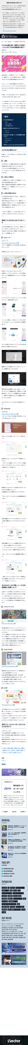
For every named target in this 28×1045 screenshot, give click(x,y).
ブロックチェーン (20, 888)
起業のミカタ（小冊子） (7, 105)
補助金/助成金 (5, 907)
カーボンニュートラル (18, 893)
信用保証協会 (5, 927)
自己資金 (4, 937)
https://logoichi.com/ (7, 705)
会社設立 (4, 896)
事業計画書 (18, 925)
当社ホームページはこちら (17, 805)
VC (4, 923)
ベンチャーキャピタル (19, 923)
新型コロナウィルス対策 (16, 931)
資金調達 (4, 898)
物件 (22, 933)
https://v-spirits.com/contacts (9, 30)
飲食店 (5, 939)
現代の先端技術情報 (7, 871)
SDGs (15, 890)
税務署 (7, 935)
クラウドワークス (8, 138)
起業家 (16, 937)
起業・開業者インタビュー (14, 909)
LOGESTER (7, 132)
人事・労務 (4, 901)
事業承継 (4, 909)
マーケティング (11, 925)
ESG (19, 890)
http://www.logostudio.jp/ (9, 666)
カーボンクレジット (6, 893)
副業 (18, 904)
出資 (15, 927)
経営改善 (15, 935)
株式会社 (16, 933)
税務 (24, 898)
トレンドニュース (18, 898)
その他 (23, 909)
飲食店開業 (10, 939)
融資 (7, 937)
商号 (7, 929)
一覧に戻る (14, 811)
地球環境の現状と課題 (8, 868)
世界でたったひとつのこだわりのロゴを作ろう (14, 144)
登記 (25, 933)
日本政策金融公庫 (6, 933)
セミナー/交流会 (20, 907)
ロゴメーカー (7, 130)
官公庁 (10, 929)
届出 (16, 929)
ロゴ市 (6, 142)
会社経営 (4, 888)
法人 (20, 933)
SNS (3, 923)
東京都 (11, 933)
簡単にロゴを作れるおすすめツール (12, 128)
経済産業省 (20, 935)
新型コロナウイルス (6, 931)
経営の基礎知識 (17, 896)
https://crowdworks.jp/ (8, 623)
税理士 (11, 935)
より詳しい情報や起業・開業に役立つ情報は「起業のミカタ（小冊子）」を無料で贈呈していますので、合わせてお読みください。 (13, 750)
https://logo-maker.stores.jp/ (9, 243)
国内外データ (5, 890)
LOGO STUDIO (7, 140)
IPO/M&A (12, 907)
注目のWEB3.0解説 (7, 876)
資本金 (10, 937)
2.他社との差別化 (8, 123)
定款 (13, 929)
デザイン (4, 760)
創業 (18, 927)
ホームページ (5, 925)
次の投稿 (23, 811)
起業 (13, 937)
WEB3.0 (12, 888)
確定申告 (4, 935)
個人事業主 (10, 927)
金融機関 (21, 937)
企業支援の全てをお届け (9, 873)
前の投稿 (5, 811)
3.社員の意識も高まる (9, 125)
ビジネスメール (9, 923)
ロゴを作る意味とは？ (9, 120)
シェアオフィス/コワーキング (9, 904)
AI (8, 888)
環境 (11, 890)
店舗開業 (10, 896)
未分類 (3, 912)
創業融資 (21, 927)
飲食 (3, 939)
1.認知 (6, 122)
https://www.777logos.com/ (9, 414)
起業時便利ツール (13, 901)
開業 (24, 937)
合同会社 (4, 929)
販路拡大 (5, 50)
